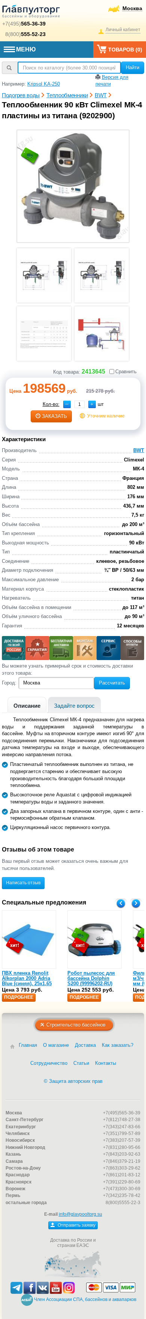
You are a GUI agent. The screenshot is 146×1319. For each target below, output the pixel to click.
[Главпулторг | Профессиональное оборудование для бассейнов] (31, 13)
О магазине (56, 1045)
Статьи (81, 1063)
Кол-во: (51, 404)
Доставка (85, 1045)
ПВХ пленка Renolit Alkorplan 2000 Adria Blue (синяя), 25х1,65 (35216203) (27, 981)
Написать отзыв (23, 882)
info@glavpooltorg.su (80, 1214)
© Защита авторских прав (73, 1081)
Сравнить (126, 371)
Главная (28, 1045)
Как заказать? (117, 1045)
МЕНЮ (26, 49)
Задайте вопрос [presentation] (74, 705)
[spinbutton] (79, 404)
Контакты (105, 1063)
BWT (138, 450)
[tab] (26, 705)
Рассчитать (112, 683)
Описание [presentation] (26, 705)
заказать (54, 416)
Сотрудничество (48, 1063)
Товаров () (125, 50)
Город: (9, 683)
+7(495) (24, 24)
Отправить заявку (76, 1225)
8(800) (25, 34)
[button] (92, 404)
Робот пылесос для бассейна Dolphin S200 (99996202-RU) (91, 978)
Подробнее (18, 997)
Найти (132, 67)
